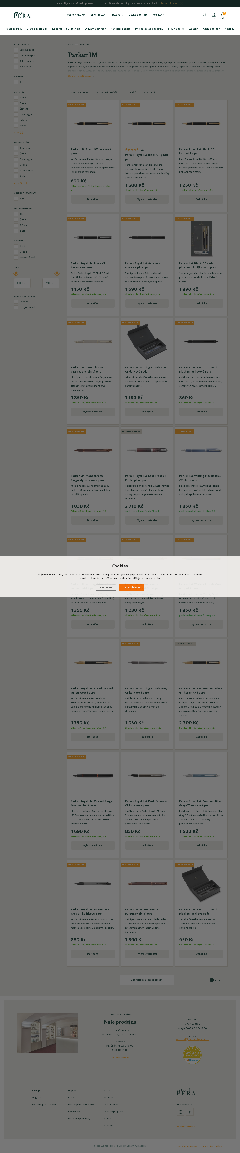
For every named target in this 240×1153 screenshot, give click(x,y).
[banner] (22, 14)
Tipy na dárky (176, 29)
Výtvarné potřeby (95, 29)
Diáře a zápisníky (37, 29)
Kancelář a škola (120, 29)
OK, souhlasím (131, 587)
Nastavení (106, 587)
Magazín (117, 15)
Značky (193, 29)
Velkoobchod (138, 15)
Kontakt (158, 15)
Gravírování (98, 15)
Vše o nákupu (76, 15)
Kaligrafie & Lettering (66, 29)
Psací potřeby (14, 29)
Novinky (229, 29)
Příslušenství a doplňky (149, 29)
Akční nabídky (211, 29)
